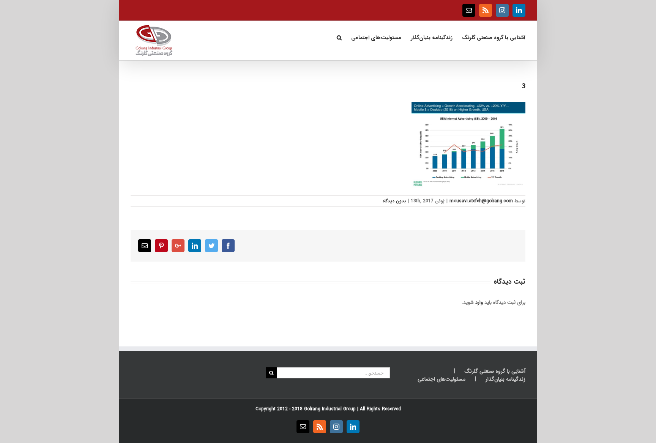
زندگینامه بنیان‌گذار (505, 379)
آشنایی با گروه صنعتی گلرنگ (495, 371)
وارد (479, 302)
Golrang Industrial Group (330, 409)
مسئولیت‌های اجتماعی (441, 379)
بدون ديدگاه (394, 201)
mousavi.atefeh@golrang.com (481, 201)
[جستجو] (339, 37)
